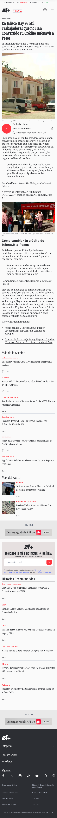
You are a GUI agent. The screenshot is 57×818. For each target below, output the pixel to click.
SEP (4, 604)
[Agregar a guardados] (46, 128)
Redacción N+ (22, 124)
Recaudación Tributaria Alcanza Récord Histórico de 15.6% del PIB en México (27, 383)
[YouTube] (37, 775)
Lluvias (19, 482)
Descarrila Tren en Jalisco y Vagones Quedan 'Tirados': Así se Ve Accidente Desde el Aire (30, 340)
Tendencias (8, 417)
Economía (7, 436)
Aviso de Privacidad (21, 572)
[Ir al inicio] (28, 737)
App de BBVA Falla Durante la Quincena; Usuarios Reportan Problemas (28, 462)
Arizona (6, 685)
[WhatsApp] (45, 775)
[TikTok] (28, 775)
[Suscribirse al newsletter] (49, 562)
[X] (11, 775)
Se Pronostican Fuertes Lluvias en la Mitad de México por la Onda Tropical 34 (35, 488)
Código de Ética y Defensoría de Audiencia (43, 786)
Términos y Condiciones (10, 793)
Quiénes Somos (9, 755)
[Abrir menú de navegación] (52, 10)
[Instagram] (20, 775)
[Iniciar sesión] (45, 10)
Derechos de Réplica (9, 785)
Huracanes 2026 (10, 646)
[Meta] (3, 775)
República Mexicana (26, 501)
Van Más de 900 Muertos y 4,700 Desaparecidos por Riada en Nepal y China (28, 631)
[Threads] (53, 775)
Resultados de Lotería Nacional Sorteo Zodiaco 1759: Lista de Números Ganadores (28, 403)
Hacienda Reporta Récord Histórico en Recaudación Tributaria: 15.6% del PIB (24, 422)
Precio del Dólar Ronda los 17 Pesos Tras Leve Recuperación (34, 507)
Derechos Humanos (11, 584)
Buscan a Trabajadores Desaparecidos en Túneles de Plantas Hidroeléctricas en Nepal (28, 669)
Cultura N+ (36, 799)
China (5, 625)
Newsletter (7, 761)
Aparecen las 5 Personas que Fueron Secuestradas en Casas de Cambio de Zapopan (25, 330)
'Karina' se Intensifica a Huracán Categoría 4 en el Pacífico (27, 650)
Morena (6, 377)
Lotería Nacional (10, 357)
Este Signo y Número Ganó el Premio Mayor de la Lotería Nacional (27, 363)
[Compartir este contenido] (52, 128)
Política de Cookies (44, 572)
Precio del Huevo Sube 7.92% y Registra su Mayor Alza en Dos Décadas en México (27, 442)
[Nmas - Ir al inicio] (6, 10)
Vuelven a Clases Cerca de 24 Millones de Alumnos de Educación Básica (25, 610)
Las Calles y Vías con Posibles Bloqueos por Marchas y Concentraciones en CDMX (25, 589)
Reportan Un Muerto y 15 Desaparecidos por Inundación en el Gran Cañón (28, 690)
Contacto (35, 805)
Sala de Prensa (7, 799)
